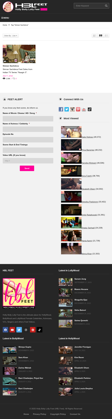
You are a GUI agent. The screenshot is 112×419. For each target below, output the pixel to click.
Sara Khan (23, 357)
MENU (6, 18)
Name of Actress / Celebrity (16, 124)
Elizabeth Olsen (81, 368)
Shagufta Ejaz (80, 300)
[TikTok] (39, 329)
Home (26, 414)
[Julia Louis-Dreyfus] (65, 391)
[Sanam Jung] (65, 282)
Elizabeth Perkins (82, 378)
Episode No (8, 134)
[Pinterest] (33, 329)
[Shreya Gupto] (9, 350)
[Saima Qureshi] (65, 323)
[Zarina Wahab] (9, 371)
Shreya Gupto (24, 347)
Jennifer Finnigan (82, 347)
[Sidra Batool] (65, 313)
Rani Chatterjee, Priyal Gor (30, 378)
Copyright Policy (58, 414)
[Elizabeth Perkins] (65, 381)
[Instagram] (26, 329)
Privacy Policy (39, 414)
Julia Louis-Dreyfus (83, 388)
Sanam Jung (80, 279)
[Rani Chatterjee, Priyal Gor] (9, 381)
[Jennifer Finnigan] (65, 350)
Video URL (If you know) (14, 155)
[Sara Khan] (9, 360)
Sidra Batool (80, 310)
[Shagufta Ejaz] (65, 303)
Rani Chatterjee (25, 388)
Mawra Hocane (81, 289)
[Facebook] (5, 329)
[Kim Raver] (65, 360)
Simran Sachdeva (11, 66)
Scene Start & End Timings (15, 145)
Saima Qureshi (81, 320)
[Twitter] (19, 329)
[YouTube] (12, 329)
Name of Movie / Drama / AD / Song (20, 113)
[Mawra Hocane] (65, 292)
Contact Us (75, 414)
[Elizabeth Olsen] (65, 371)
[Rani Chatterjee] (9, 391)
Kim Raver (79, 357)
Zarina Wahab (24, 368)
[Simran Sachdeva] (19, 54)
